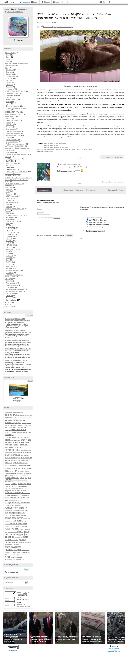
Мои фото (9, 296)
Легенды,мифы (11, 283)
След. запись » (91, 190)
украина (27, 529)
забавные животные (14, 442)
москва (14, 484)
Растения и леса (12, 202)
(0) (23, 322)
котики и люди (9, 468)
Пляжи (8, 200)
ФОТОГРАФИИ (10, 294)
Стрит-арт (9, 85)
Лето (7, 61)
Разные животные (12, 140)
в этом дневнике (12, 572)
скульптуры (26, 518)
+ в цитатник (63, 23)
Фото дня (9, 298)
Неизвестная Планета (6, 12)
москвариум (22, 484)
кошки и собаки (24, 471)
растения (23, 508)
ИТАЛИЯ (9, 247)
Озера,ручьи (10, 198)
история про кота (17, 460)
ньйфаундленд (81, 149)
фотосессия (25, 550)
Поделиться (118, 157)
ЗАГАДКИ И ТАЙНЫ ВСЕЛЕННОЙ (17, 148)
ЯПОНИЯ (9, 273)
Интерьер (9, 102)
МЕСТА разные (11, 196)
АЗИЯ (8, 224)
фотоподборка (13, 546)
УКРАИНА (9, 219)
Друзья (13, 9)
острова (8, 491)
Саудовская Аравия (13, 222)
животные (25, 439)
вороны (24, 423)
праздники (20, 503)
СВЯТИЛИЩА (11, 169)
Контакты (114, 650)
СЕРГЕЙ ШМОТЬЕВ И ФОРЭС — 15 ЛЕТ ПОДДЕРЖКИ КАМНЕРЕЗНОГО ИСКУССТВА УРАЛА (18, 350)
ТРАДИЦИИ (9, 279)
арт (21, 412)
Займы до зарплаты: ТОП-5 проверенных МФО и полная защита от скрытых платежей (18, 320)
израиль (12, 447)
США (7, 260)
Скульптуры (10, 83)
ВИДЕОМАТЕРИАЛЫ (12, 112)
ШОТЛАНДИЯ (11, 268)
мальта (8, 480)
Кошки (8, 118)
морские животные (17, 481)
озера (24, 486)
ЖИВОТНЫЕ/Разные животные (55, 143)
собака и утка (69, 149)
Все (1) (30, 381)
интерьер (15, 455)
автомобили (8, 412)
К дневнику (80, 190)
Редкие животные (12, 142)
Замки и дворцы (11, 100)
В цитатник (120, 182)
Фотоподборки (11, 300)
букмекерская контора (21, 417)
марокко (14, 480)
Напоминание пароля (43, 214)
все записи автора (66, 27)
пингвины (27, 493)
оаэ (20, 486)
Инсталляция (11, 76)
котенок (20, 466)
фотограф (22, 540)
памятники (21, 490)
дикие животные (18, 429)
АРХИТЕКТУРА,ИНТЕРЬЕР (14, 91)
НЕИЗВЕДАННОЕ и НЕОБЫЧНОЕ (17, 178)
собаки (18, 520)
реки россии (19, 512)
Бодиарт (9, 72)
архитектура (12, 415)
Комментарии (22, 9)
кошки (28, 468)
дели (10, 427)
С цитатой (112, 182)
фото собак (14, 540)
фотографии (12, 542)
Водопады (9, 190)
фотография (8, 544)
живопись (16, 440)
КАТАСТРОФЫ (10, 152)
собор (24, 521)
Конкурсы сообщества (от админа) (17, 155)
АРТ (6, 68)
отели (14, 491)
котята (22, 468)
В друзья (20, 40)
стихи (21, 526)
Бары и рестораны (12, 93)
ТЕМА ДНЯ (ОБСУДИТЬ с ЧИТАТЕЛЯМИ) (14, 276)
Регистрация (26, 2)
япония (14, 557)
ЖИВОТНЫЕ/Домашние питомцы (56, 147)
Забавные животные (13, 135)
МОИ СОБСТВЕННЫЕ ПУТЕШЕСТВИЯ (12, 174)
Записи (7, 9)
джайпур (21, 427)
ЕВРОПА (9, 239)
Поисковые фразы (23, 606)
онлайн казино (16, 488)
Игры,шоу (9, 281)
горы (6, 427)
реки (10, 512)
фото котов (18, 537)
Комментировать (44, 190)
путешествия (11, 508)
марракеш (22, 480)
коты (16, 468)
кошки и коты (12, 471)
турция (20, 529)
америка (16, 412)
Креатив (9, 80)
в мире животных (17, 418)
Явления (9, 207)
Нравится (109, 157)
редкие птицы (24, 510)
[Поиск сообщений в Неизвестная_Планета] (26, 569)
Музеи (8, 104)
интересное (11, 449)
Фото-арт (9, 87)
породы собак (16, 500)
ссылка (84, 167)
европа (8, 440)
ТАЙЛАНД (9, 262)
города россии (23, 425)
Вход (35, 2)
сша (25, 526)
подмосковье (16, 495)
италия (26, 460)
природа (9, 505)
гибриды (13, 425)
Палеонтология (10, 66)
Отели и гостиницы (13, 106)
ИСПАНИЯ (10, 245)
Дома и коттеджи (12, 95)
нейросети (8, 486)
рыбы (23, 515)
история (16, 457)
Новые (121, 190)
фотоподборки (13, 549)
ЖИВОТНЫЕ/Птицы (51, 145)
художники (24, 552)
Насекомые (10, 125)
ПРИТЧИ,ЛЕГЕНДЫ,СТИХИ (14, 209)
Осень (8, 57)
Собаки (8, 123)
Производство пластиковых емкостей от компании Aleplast (16, 331)
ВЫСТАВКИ (10, 161)
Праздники (10, 287)
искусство (25, 455)
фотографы (17, 544)
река (6, 513)
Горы (8, 192)
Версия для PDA (114, 648)
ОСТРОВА (9, 256)
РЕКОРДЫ (8, 213)
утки (6, 532)
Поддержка (101, 2)
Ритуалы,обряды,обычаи (15, 289)
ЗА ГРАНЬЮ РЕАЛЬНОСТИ (14, 146)
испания (9, 457)
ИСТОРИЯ (8, 150)
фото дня (18, 534)
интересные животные (12, 452)
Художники (10, 89)
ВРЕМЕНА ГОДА (10, 53)
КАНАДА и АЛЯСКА (13, 249)
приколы (27, 502)
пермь (21, 493)
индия (19, 447)
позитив (25, 495)
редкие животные (12, 510)
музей (28, 484)
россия (9, 515)
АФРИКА (9, 230)
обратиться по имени (74, 164)
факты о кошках (12, 532)
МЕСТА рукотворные (12, 159)
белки (13, 417)
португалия (10, 502)
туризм (14, 529)
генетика (7, 425)
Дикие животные (12, 120)
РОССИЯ (9, 258)
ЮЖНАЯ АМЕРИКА (13, 271)
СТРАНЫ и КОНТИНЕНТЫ (14, 215)
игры (6, 447)
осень (24, 488)
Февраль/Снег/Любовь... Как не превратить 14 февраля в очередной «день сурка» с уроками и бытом (18, 363)
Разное (7, 211)
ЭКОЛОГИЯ (9, 306)
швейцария (15, 554)
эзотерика (28, 554)
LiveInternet (9, 2)
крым (22, 478)
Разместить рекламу (114, 651)
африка (21, 415)
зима (27, 442)
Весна (8, 59)
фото (20, 531)
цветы (7, 554)
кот (15, 466)
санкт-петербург (14, 518)
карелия (8, 463)
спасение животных (16, 523)
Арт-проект (10, 70)
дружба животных (48, 149)
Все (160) (29, 315)
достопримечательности (17, 437)
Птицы (8, 138)
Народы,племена (12, 285)
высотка (28, 423)
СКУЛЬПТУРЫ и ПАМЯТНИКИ (17, 172)
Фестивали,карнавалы (14, 291)
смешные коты (9, 521)
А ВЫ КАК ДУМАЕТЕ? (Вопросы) (16, 63)
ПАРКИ (8, 167)
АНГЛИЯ (9, 226)
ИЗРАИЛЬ (9, 241)
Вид (104, 3)
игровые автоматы (20, 445)
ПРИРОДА (8, 187)
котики (27, 465)
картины (17, 463)
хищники (7, 552)
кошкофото (20, 473)
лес (26, 478)
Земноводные (11, 129)
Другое (8, 97)
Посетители (21, 604)
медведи (8, 482)
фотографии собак (25, 542)
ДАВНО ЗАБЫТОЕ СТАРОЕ (14, 114)
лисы (29, 478)
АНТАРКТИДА (11, 228)
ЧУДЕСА (8, 304)
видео (18, 422)
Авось (57, 2)
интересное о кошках (24, 450)
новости (15, 486)
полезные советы (13, 497)
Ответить (105, 182)
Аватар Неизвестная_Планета (17, 26)
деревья (14, 427)
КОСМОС (8, 157)
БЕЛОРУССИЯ (11, 232)
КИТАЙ (8, 251)
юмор (7, 557)
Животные (9, 194)
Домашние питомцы (13, 133)
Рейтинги (47, 2)
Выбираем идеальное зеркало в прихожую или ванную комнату (17, 341)
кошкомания (10, 473)
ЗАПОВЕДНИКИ (11, 163)
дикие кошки (10, 432)
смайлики (57, 218)
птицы (18, 505)
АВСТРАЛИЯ (10, 217)
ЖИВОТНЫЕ (9, 116)
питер (7, 495)
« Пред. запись (68, 190)
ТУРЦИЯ (9, 264)
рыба (18, 515)
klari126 (63, 164)
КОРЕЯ (8, 253)
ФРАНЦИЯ (9, 266)
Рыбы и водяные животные (15, 144)
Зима (8, 55)
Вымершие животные (13, 131)
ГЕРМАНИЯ (10, 234)
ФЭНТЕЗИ (8, 302)
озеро (7, 488)
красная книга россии (22, 475)
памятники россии (11, 493)
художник (15, 552)
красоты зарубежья (12, 478)
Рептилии (9, 127)
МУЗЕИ (8, 165)
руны (14, 515)
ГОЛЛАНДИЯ (10, 236)
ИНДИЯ (8, 243)
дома (19, 432)
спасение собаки (12, 526)
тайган (7, 529)
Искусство (9, 78)
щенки (22, 554)
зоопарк (8, 445)
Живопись (9, 74)
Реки (7, 205)
